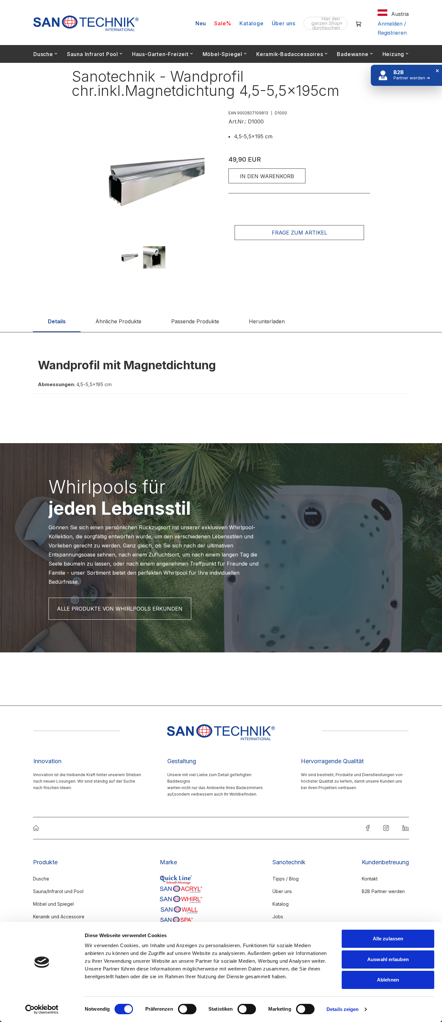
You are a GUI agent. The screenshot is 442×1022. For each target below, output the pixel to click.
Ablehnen (388, 979)
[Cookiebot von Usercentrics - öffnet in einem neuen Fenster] (42, 1009)
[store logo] (86, 23)
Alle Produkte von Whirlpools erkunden (119, 608)
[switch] (187, 1010)
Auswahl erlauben (388, 959)
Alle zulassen (388, 938)
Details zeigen (342, 1009)
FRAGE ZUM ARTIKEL (299, 232)
